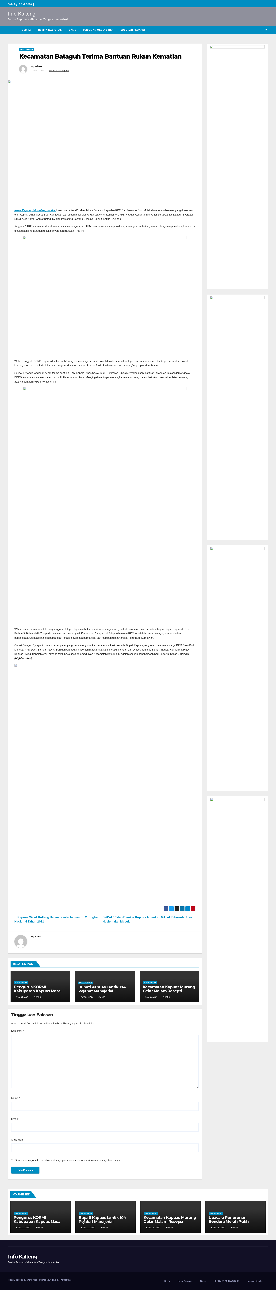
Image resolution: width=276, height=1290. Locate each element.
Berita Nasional (50, 29)
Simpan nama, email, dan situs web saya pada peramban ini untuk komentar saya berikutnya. (68, 1160)
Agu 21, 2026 (23, 1227)
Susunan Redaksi (132, 29)
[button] (266, 29)
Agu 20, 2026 (153, 1227)
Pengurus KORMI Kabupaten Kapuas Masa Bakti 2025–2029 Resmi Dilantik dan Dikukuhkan (37, 993)
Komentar (17, 1031)
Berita (26, 29)
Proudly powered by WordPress (23, 1280)
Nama (15, 1098)
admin (38, 66)
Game (72, 29)
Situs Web (17, 1139)
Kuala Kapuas (26, 49)
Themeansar (65, 1280)
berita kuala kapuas (59, 70)
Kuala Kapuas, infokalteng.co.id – (35, 210)
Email (15, 1119)
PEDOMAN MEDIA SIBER (98, 29)
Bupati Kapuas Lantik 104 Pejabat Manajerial (102, 989)
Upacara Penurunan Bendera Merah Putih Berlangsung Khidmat (229, 1221)
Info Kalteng (21, 14)
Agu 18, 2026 (218, 1227)
